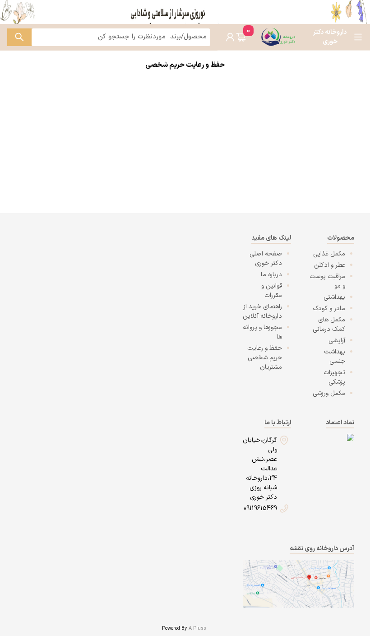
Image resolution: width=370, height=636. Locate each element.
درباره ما (271, 274)
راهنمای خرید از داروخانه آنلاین (262, 311)
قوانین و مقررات (271, 290)
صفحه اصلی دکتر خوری (266, 258)
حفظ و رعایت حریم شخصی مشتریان (264, 358)
